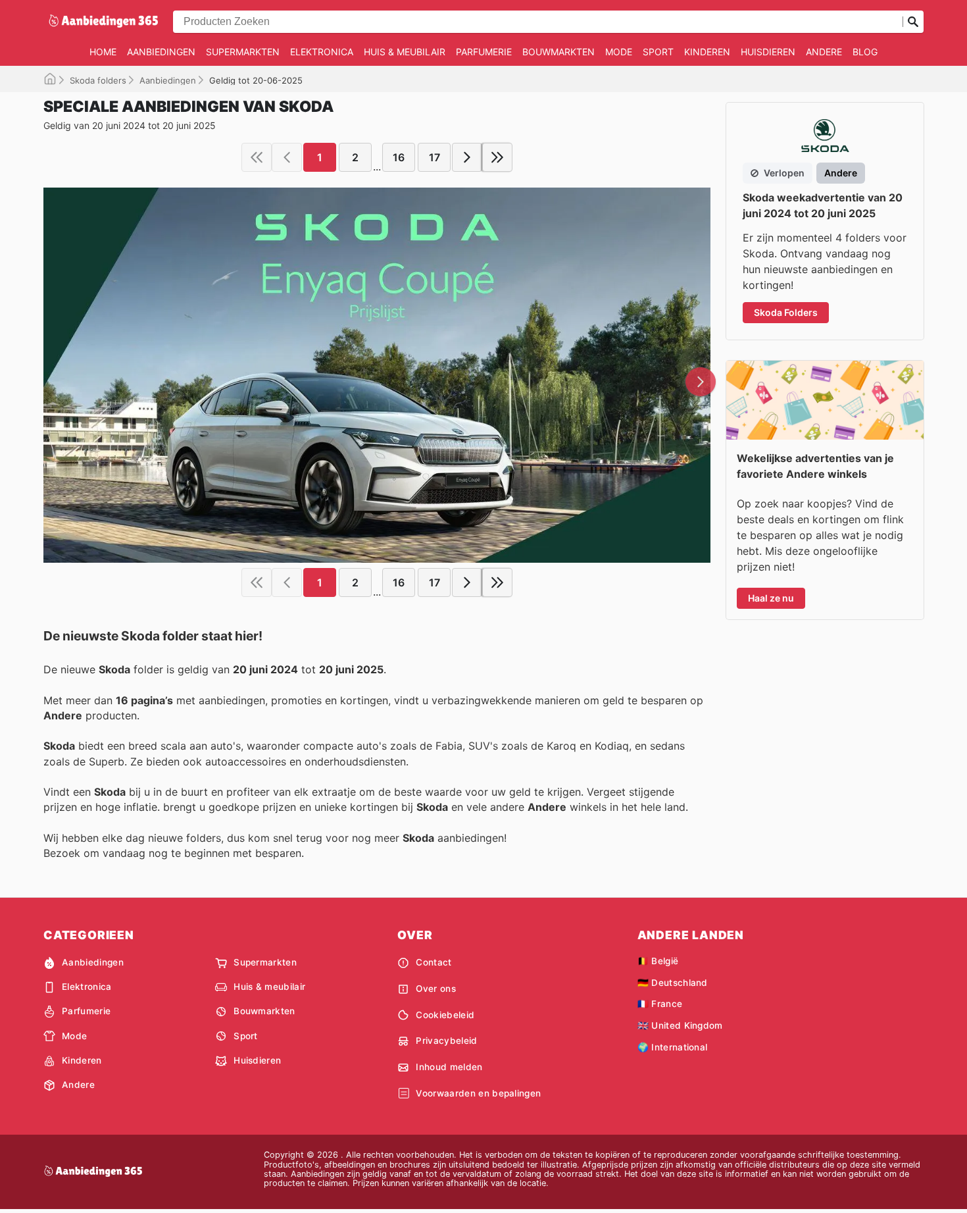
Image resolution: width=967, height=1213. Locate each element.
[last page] (497, 157)
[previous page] (287, 157)
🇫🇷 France (660, 1003)
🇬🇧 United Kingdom (680, 1025)
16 (399, 157)
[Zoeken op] (913, 21)
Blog (865, 51)
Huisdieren (768, 51)
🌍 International (672, 1047)
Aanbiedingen (161, 51)
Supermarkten (243, 51)
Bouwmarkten (558, 51)
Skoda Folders (786, 312)
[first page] (256, 157)
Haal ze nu (771, 598)
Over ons (436, 988)
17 (434, 157)
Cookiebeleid (445, 1015)
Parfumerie (484, 51)
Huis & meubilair (404, 51)
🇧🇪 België (658, 961)
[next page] (467, 157)
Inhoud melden (449, 1067)
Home (102, 51)
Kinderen (707, 51)
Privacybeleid (446, 1040)
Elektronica (321, 51)
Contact (433, 962)
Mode (618, 51)
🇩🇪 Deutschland (672, 982)
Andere (824, 51)
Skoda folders (98, 80)
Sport (658, 51)
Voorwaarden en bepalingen (478, 1093)
